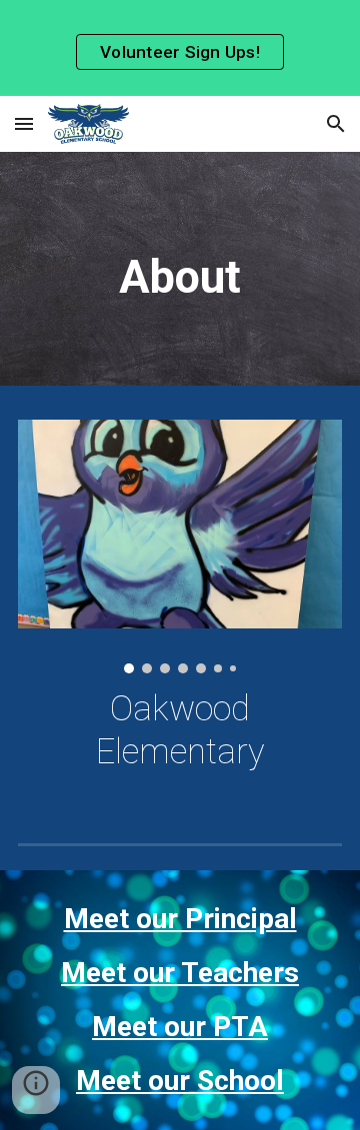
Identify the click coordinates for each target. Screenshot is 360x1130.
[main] (180, 274)
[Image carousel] (180, 546)
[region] (180, 48)
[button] (24, 123)
